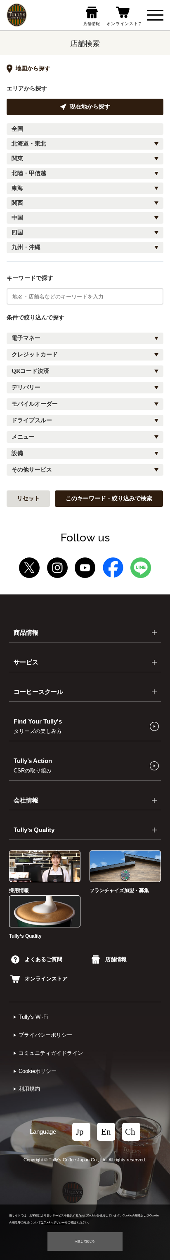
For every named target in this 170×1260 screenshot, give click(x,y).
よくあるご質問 (43, 959)
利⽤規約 (29, 1089)
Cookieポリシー (38, 1071)
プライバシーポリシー (45, 1035)
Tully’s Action (33, 765)
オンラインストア (46, 979)
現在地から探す (90, 107)
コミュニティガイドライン (51, 1053)
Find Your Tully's (38, 726)
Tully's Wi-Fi (33, 1017)
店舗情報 (116, 959)
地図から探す (33, 68)
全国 (17, 129)
